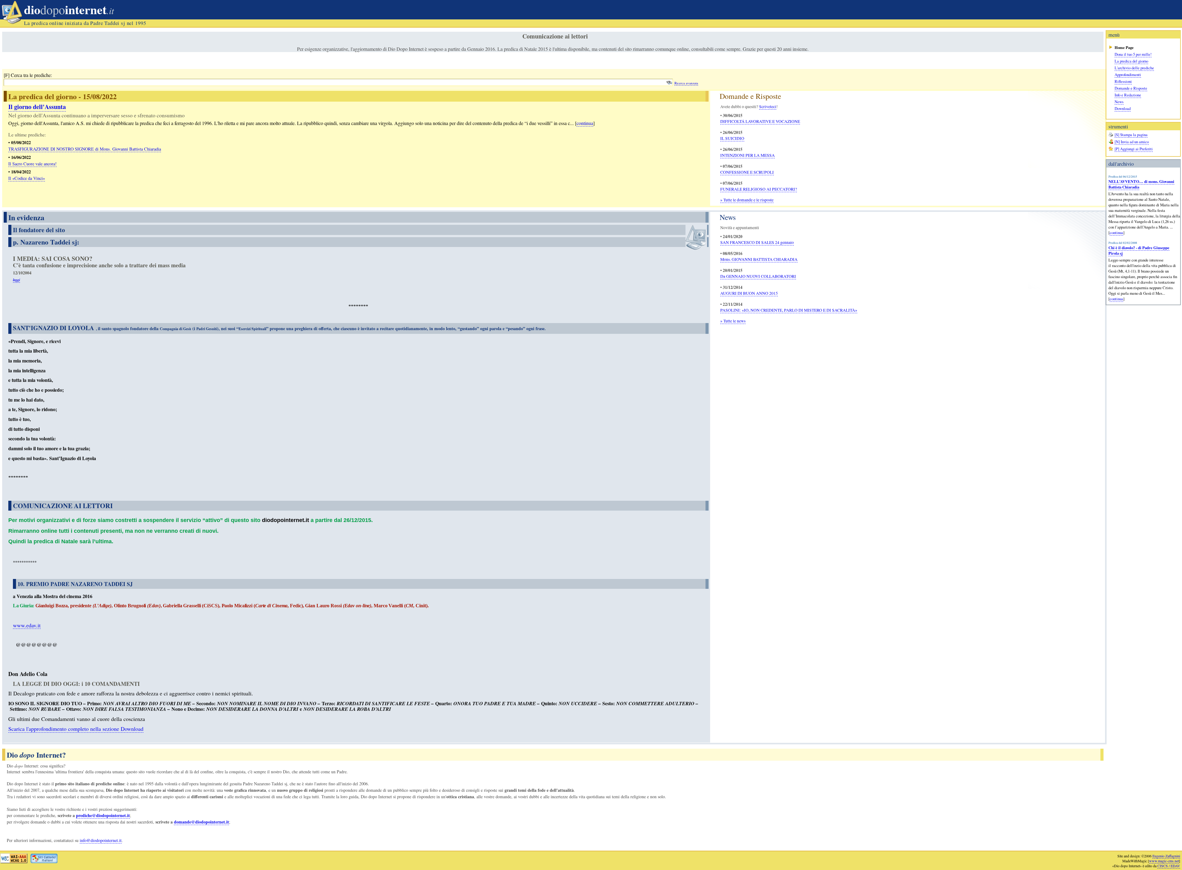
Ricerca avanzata (686, 83)
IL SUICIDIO (732, 138)
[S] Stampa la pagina (1131, 134)
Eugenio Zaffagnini (1166, 855)
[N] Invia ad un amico (1132, 141)
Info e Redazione (1128, 95)
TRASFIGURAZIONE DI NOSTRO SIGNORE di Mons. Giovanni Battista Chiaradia (84, 149)
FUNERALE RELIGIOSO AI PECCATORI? (758, 189)
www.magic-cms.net (1164, 860)
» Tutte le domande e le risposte (747, 200)
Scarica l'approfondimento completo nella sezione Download (75, 728)
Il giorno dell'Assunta (37, 106)
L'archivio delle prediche (1134, 68)
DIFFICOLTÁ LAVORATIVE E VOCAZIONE (760, 121)
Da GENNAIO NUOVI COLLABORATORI (758, 276)
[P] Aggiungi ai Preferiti (1134, 149)
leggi (16, 279)
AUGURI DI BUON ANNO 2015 (749, 293)
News (1119, 101)
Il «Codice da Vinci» (26, 178)
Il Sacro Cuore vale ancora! (32, 164)
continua (1116, 232)
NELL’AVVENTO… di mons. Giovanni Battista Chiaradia (1141, 184)
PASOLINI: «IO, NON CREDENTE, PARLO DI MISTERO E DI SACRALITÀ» (788, 310)
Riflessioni (1123, 81)
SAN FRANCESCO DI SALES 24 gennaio (757, 242)
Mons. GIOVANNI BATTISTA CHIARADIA (759, 259)
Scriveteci (767, 106)
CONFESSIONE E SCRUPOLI (747, 172)
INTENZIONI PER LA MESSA (747, 155)
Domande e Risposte (1131, 88)
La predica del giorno (1131, 61)
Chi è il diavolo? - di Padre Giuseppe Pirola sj (1138, 250)
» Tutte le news (733, 321)
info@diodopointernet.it (101, 840)
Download (1123, 108)
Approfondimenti (1128, 74)
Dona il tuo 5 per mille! (1133, 54)
